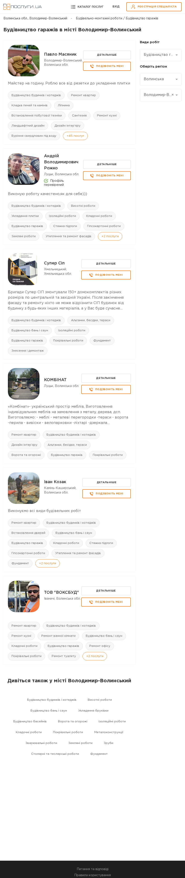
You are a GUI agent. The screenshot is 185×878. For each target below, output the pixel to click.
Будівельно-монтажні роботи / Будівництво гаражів (117, 18)
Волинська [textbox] (154, 79)
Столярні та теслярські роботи (55, 754)
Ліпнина (64, 105)
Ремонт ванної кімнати (58, 636)
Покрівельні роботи (68, 340)
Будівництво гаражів (27, 226)
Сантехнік (79, 115)
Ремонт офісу (99, 646)
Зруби (108, 743)
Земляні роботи (24, 236)
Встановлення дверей (28, 533)
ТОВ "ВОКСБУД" (61, 592)
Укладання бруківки (93, 711)
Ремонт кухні (107, 115)
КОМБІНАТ (55, 380)
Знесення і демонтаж (28, 351)
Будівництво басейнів (30, 721)
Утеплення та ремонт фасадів (68, 236)
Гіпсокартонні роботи (104, 226)
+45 (75, 136)
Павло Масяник (60, 54)
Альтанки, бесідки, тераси (90, 320)
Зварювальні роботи (41, 743)
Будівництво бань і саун (30, 330)
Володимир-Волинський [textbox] (159, 95)
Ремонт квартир (83, 95)
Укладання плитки (25, 216)
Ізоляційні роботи (62, 216)
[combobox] (161, 55)
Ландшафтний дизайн (28, 126)
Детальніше (107, 55)
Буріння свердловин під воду (34, 136)
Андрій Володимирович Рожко (61, 162)
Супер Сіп (54, 263)
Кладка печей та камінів (30, 105)
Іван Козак (55, 482)
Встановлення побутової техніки (37, 115)
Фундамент (102, 340)
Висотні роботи (83, 206)
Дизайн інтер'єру (68, 126)
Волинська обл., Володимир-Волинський (35, 18)
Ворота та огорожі (26, 455)
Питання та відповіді (93, 869)
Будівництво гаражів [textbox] (159, 55)
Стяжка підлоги (65, 226)
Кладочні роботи (99, 216)
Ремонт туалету (64, 656)
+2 (110, 236)
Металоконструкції (108, 732)
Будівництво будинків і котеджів (36, 95)
